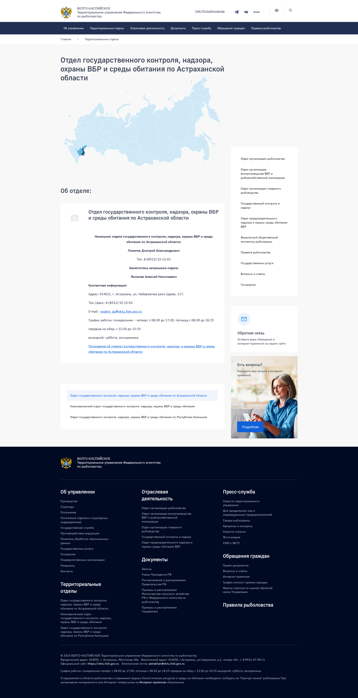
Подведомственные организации (82, 559)
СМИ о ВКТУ (231, 543)
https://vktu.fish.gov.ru (103, 663)
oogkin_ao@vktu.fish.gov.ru (121, 311)
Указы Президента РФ (157, 574)
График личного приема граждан (245, 582)
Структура (67, 506)
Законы (147, 569)
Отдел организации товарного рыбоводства (261, 190)
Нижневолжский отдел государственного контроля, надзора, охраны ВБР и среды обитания (132, 406)
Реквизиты (67, 565)
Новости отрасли (234, 531)
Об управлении (74, 28)
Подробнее (250, 427)
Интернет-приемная (236, 576)
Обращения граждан (231, 28)
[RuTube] (257, 12)
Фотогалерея (231, 537)
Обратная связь (250, 333)
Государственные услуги (257, 263)
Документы (178, 28)
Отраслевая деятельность (147, 28)
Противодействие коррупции (79, 533)
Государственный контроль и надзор (260, 205)
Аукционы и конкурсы (238, 526)
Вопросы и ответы (253, 274)
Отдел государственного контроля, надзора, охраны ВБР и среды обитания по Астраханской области (138, 395)
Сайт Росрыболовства (210, 11)
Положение (68, 512)
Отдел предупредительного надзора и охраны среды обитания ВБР (264, 222)
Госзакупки (248, 284)
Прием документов (235, 565)
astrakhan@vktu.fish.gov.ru (167, 663)
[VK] (246, 12)
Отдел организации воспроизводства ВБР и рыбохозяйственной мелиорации (263, 173)
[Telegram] (237, 12)
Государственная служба (77, 527)
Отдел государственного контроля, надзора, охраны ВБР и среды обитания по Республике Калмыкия (138, 417)
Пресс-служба (201, 28)
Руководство (68, 501)
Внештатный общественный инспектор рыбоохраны (259, 239)
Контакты (66, 571)
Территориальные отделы (107, 28)
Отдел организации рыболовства (263, 158)
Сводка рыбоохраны (236, 520)
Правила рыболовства (266, 28)
